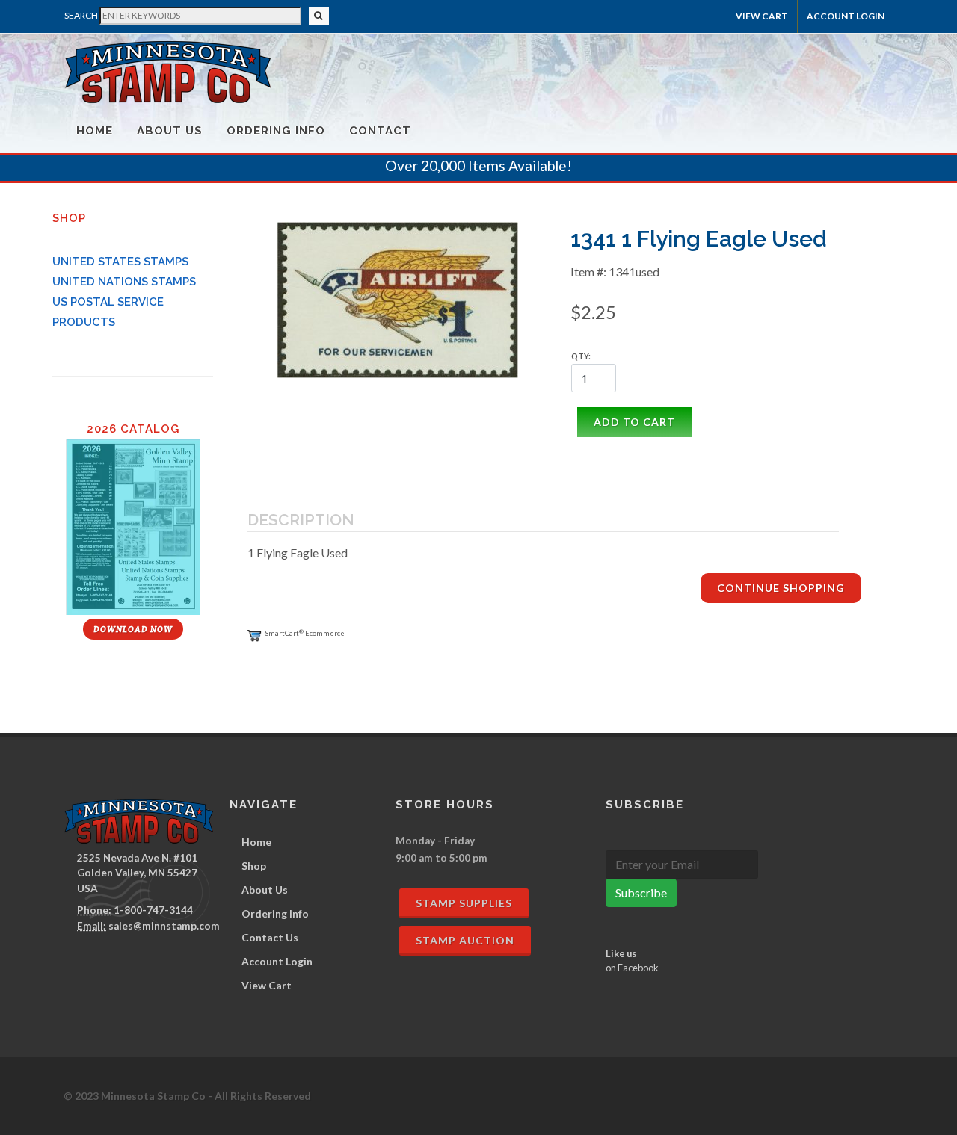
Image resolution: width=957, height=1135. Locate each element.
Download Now (133, 629)
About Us (170, 130)
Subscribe (641, 892)
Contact (380, 130)
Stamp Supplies (464, 903)
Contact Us (269, 937)
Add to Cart (634, 421)
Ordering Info (276, 130)
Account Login (277, 961)
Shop (253, 865)
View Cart (762, 16)
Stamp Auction (465, 940)
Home (94, 130)
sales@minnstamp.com (164, 926)
